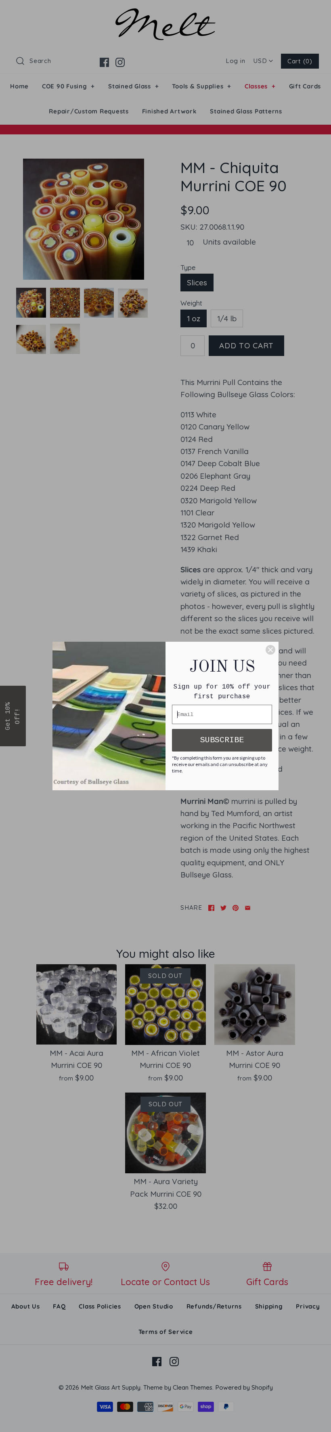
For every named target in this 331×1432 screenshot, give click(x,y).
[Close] (270, 650)
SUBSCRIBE (222, 740)
